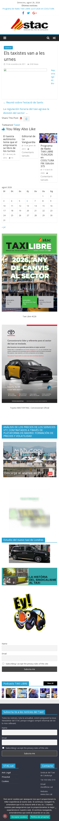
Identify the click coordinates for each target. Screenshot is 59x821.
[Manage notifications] (5, 816)
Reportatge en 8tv (53, 77)
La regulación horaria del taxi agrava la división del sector (26, 111)
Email (4, 653)
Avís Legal (6, 772)
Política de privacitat (40, 817)
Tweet (17, 124)
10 (12, 158)
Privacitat (6, 777)
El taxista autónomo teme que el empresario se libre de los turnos (10, 144)
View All (50, 683)
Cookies (5, 781)
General (8, 47)
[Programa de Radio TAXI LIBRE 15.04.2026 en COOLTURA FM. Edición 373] (48, 135)
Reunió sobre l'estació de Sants (23, 102)
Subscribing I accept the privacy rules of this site (26, 663)
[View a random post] (54, 38)
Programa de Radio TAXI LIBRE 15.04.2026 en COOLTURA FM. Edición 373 (47, 156)
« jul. (4, 227)
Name (4, 643)
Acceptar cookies (19, 817)
